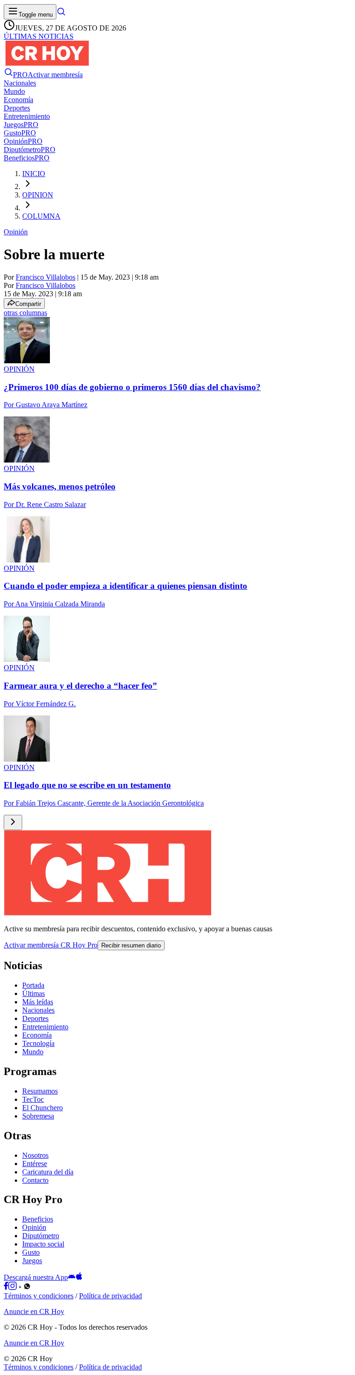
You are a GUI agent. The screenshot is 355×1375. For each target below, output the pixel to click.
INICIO (33, 173)
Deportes (35, 1018)
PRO (20, 75)
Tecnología (38, 1043)
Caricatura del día (47, 1172)
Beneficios (37, 1219)
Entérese (34, 1163)
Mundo (32, 1052)
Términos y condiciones (38, 1296)
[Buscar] (61, 14)
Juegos (32, 1261)
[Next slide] (13, 822)
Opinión (16, 232)
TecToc (33, 1099)
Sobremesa (38, 1116)
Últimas (33, 993)
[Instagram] (12, 1287)
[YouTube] (20, 1287)
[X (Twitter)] (34, 1287)
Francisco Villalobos (45, 277)
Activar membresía (55, 75)
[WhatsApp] (27, 1287)
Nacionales (38, 1010)
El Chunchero (42, 1108)
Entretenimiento (45, 1027)
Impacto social (43, 1244)
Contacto (35, 1180)
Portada (33, 985)
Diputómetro (40, 1236)
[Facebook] (6, 1287)
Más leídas (37, 1002)
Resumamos (40, 1091)
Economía (37, 1035)
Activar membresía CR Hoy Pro (51, 945)
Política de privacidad (110, 1296)
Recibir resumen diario (131, 945)
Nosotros (35, 1155)
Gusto (31, 1252)
